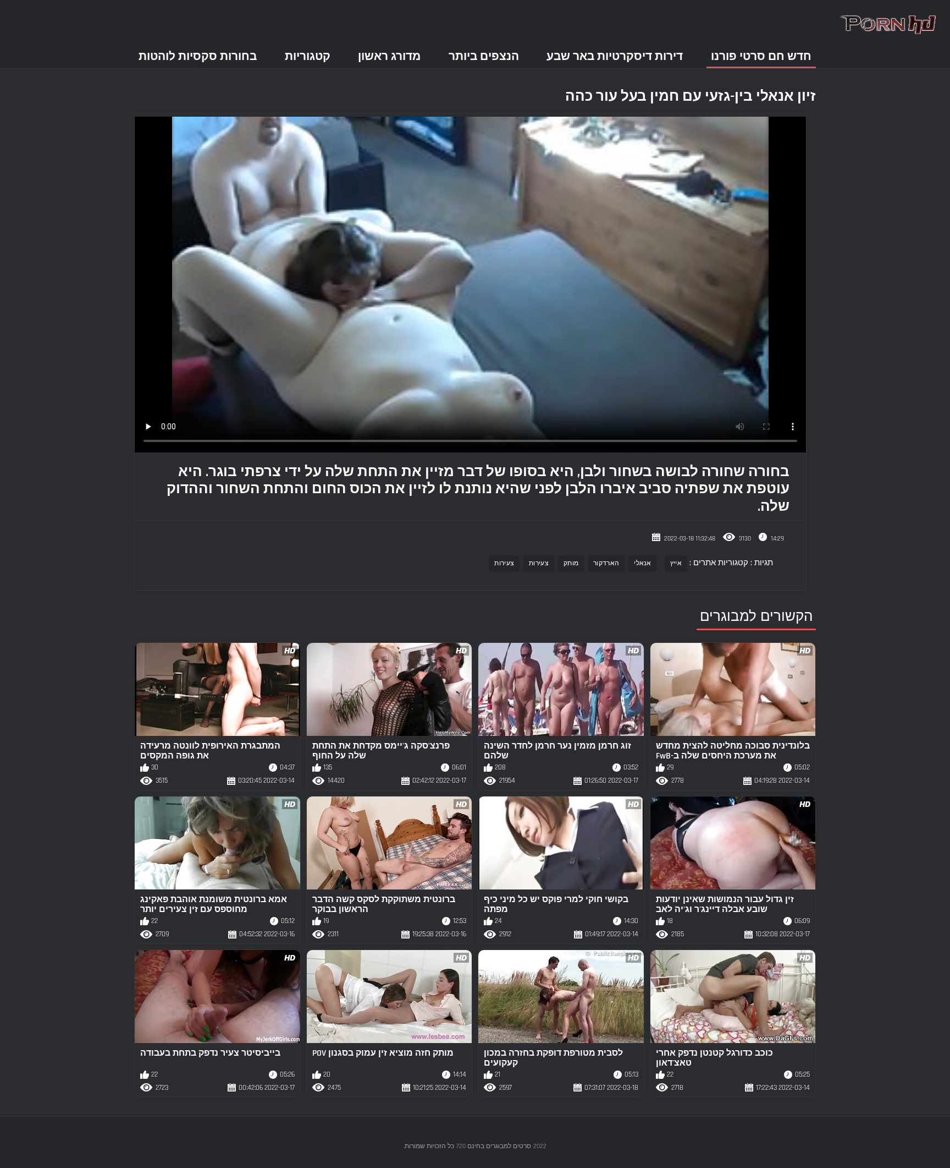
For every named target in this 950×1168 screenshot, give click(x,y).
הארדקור (606, 563)
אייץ (676, 563)
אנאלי (642, 563)
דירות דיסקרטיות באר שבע (614, 56)
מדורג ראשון (389, 56)
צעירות (539, 563)
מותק (571, 563)
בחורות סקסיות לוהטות (198, 56)
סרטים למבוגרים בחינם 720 (493, 1146)
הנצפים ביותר (484, 56)
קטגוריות (307, 56)
